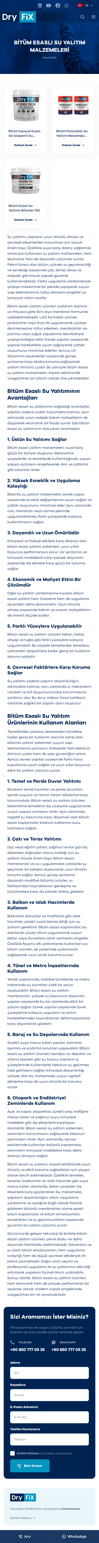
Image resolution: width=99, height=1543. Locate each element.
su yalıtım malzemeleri (62, 253)
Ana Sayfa (50, 57)
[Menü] (93, 16)
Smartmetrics (71, 1508)
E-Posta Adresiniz (24, 1407)
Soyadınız (18, 1385)
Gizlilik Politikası (28, 1453)
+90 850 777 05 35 (27, 1350)
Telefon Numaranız (25, 1429)
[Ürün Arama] (82, 16)
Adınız (15, 1362)
